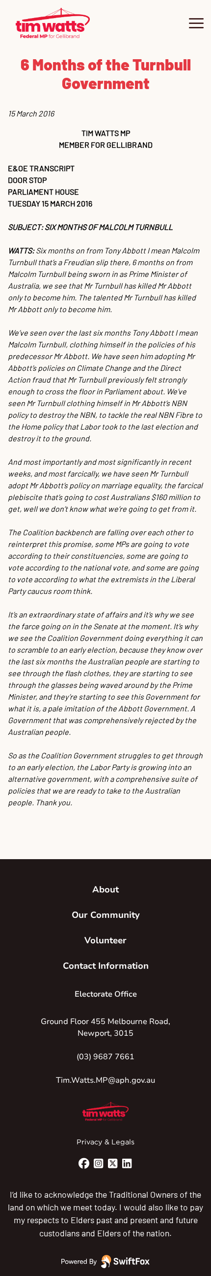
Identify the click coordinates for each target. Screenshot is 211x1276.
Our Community (106, 915)
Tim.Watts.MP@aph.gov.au (105, 1080)
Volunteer (105, 940)
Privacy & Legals (105, 1142)
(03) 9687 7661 (105, 1056)
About (105, 889)
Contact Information (106, 966)
